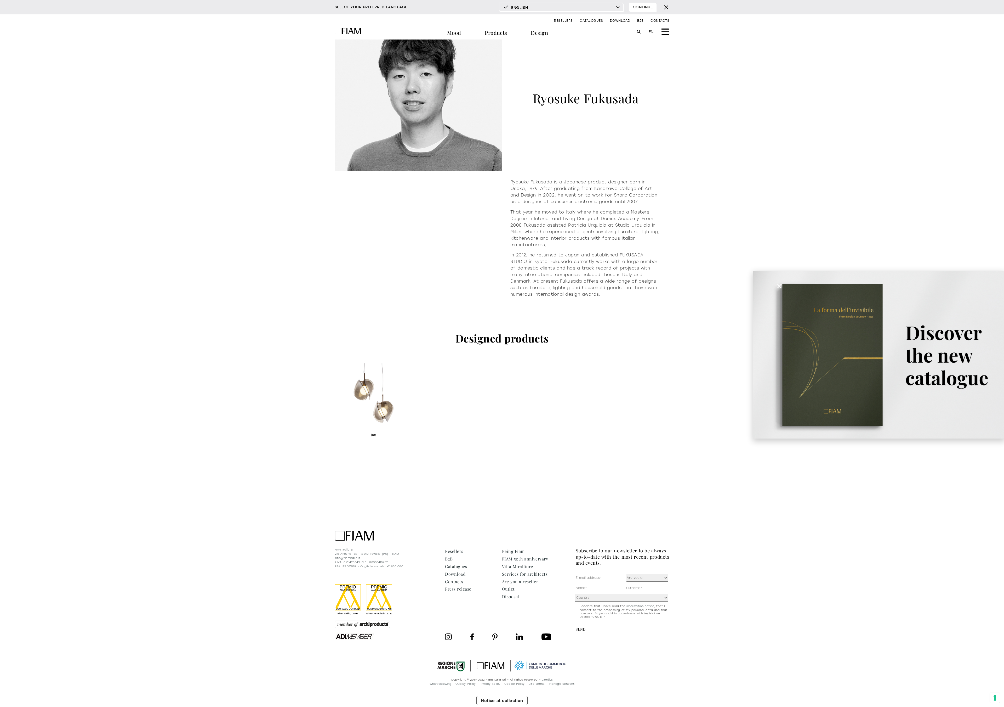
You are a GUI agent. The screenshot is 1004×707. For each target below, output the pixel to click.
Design (539, 32)
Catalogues (591, 21)
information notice (640, 606)
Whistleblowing (441, 684)
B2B (640, 21)
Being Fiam (513, 551)
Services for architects (524, 574)
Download (620, 21)
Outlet (508, 589)
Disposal (510, 596)
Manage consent (561, 684)
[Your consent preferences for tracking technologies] (995, 698)
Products (496, 32)
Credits (547, 679)
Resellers (563, 21)
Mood (454, 32)
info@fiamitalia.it (348, 558)
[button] (779, 286)
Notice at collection (502, 700)
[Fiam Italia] (348, 32)
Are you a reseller (520, 581)
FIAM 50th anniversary (525, 559)
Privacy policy (490, 684)
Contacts (660, 21)
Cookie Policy (514, 684)
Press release (458, 589)
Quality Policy (465, 684)
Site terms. (537, 684)
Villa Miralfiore (517, 566)
